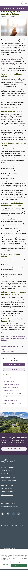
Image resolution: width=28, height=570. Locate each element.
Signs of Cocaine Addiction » (9, 351)
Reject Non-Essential (19, 562)
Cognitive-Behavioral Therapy (8, 477)
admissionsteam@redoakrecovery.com (9, 506)
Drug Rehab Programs (7, 470)
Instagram (8, 513)
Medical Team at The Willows (10, 387)
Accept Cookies (18, 565)
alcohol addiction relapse (11, 336)
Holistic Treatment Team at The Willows (13, 394)
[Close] (26, 550)
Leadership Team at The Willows (11, 391)
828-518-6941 (5, 503)
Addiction (13, 16)
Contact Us (14, 369)
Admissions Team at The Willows (11, 400)
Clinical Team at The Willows (10, 397)
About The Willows (8, 378)
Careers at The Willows (7, 491)
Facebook (2, 513)
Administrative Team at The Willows (12, 403)
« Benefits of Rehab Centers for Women (12, 346)
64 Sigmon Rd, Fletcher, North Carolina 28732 (13, 526)
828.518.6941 (4, 68)
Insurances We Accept (7, 488)
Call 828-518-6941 (14, 364)
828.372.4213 (14, 503)
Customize (5, 564)
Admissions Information (7, 495)
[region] (14, 559)
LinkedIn (18, 513)
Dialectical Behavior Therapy (8, 480)
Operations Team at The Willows (11, 384)
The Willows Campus (8, 381)
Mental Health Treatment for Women (10, 474)
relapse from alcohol (14, 338)
